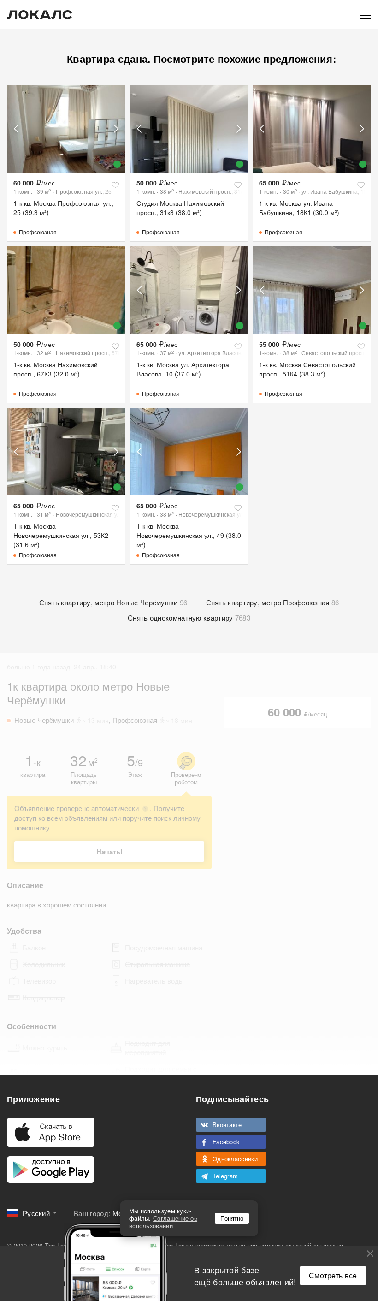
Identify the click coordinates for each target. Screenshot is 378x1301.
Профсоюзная (38, 232)
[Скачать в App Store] (50, 1132)
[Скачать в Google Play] (50, 1169)
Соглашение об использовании (163, 1222)
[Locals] (39, 14)
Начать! (109, 852)
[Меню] (365, 14)
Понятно (231, 1218)
